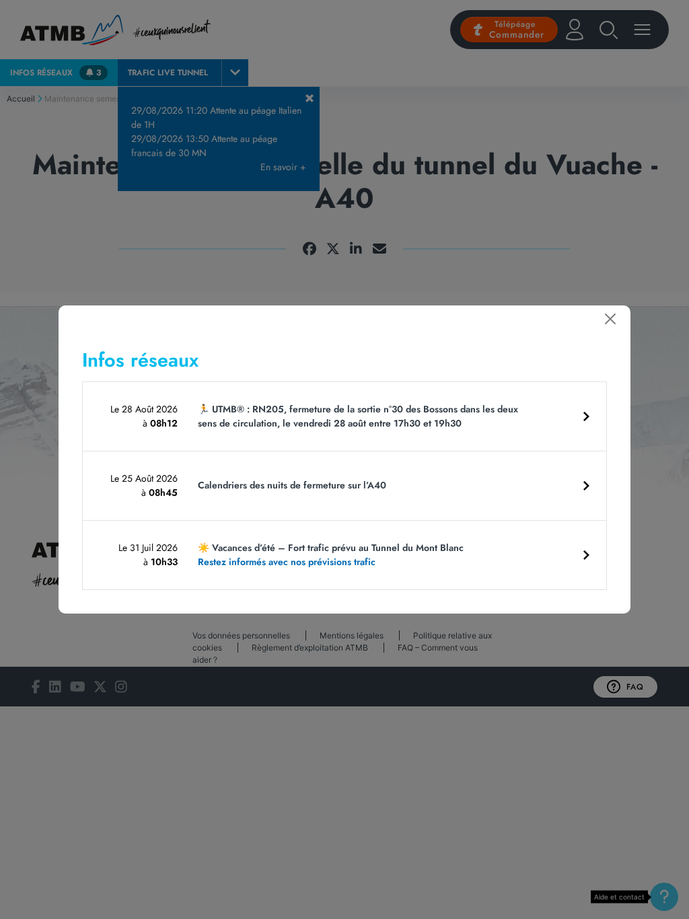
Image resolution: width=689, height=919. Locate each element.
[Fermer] (610, 319)
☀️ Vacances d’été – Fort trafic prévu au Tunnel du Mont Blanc (331, 554)
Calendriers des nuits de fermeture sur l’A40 (292, 485)
